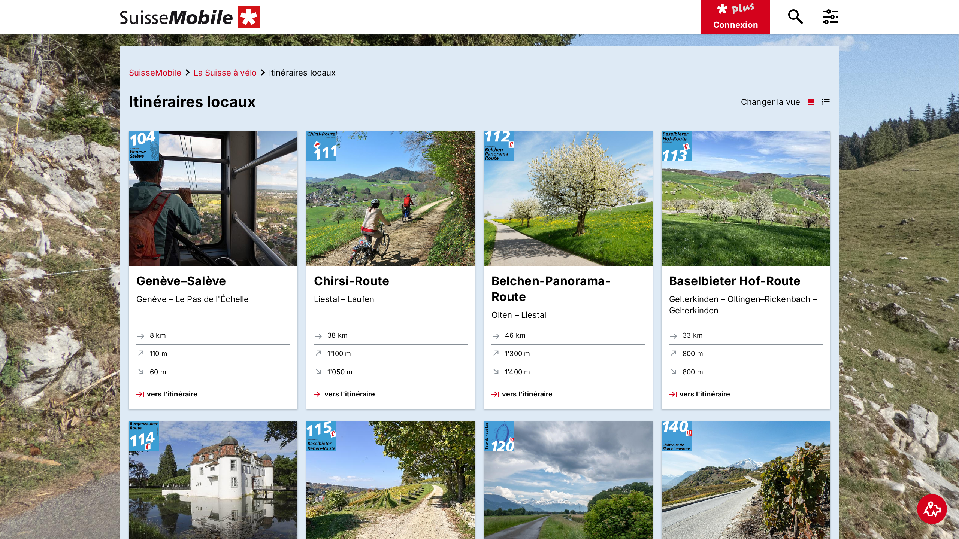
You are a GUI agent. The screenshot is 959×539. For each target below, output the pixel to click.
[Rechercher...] (796, 17)
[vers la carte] (932, 509)
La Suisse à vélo (225, 72)
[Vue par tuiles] (810, 101)
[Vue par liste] (825, 101)
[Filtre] (830, 17)
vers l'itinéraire (172, 394)
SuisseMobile (155, 72)
